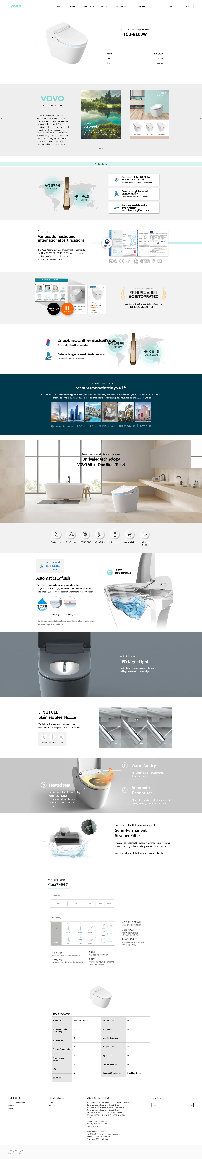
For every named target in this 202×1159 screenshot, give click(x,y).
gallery (11, 1108)
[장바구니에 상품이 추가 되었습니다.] (180, 6)
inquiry (11, 1105)
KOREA (51, 1102)
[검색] (176, 6)
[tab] (101, 164)
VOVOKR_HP (18, 1151)
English (187, 6)
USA (50, 1105)
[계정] (171, 6)
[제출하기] (191, 1105)
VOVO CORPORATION (17, 1102)
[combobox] (189, 6)
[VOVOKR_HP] (15, 6)
